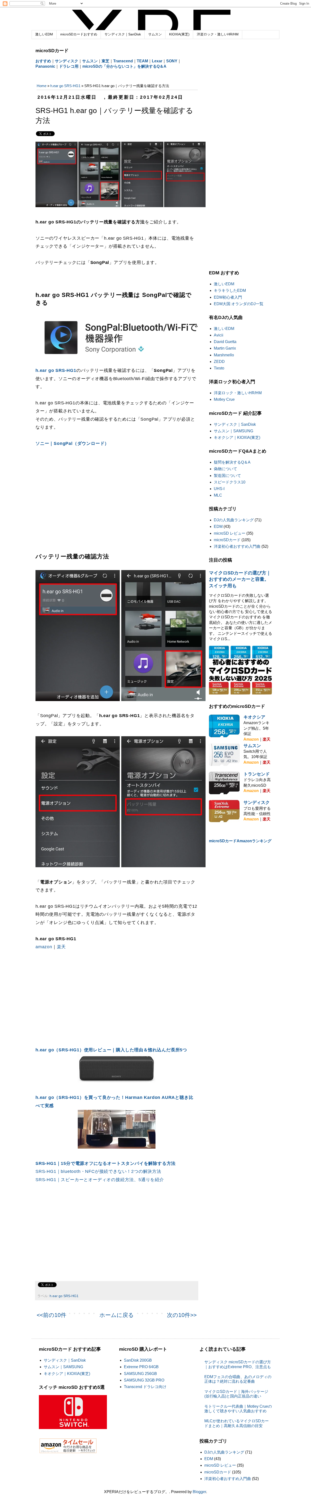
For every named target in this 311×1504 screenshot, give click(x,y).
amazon (43, 946)
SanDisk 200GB (138, 1360)
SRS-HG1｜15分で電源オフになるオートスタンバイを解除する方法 (105, 1163)
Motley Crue (224, 399)
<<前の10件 (51, 1315)
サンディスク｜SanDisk (122, 34)
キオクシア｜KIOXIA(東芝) (237, 437)
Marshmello (224, 355)
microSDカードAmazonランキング (240, 841)
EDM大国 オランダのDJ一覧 (238, 304)
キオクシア (254, 717)
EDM (218, 526)
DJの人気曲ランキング (234, 520)
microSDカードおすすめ (78, 34)
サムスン (155, 34)
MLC (218, 495)
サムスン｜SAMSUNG (233, 431)
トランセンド (256, 774)
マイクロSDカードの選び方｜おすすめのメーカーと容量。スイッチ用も (240, 579)
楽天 (61, 946)
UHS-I (219, 489)
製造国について (227, 476)
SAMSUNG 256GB (140, 1374)
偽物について (225, 469)
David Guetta (225, 342)
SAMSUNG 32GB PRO (144, 1380)
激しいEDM (44, 34)
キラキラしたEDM (230, 290)
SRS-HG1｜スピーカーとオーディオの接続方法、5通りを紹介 (99, 1179)
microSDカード (227, 540)
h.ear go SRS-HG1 (65, 86)
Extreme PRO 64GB (141, 1367)
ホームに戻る (116, 1315)
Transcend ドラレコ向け (145, 1387)
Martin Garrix (225, 348)
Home (41, 86)
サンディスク (256, 802)
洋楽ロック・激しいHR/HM (218, 34)
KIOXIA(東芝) (179, 34)
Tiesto (219, 368)
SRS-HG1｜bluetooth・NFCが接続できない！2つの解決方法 (98, 1171)
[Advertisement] (76, 498)
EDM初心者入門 (228, 297)
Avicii (218, 335)
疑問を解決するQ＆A (232, 462)
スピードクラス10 (229, 482)
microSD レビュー (229, 533)
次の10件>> (182, 1315)
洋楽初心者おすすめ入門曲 (237, 546)
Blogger (199, 1492)
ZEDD (219, 362)
